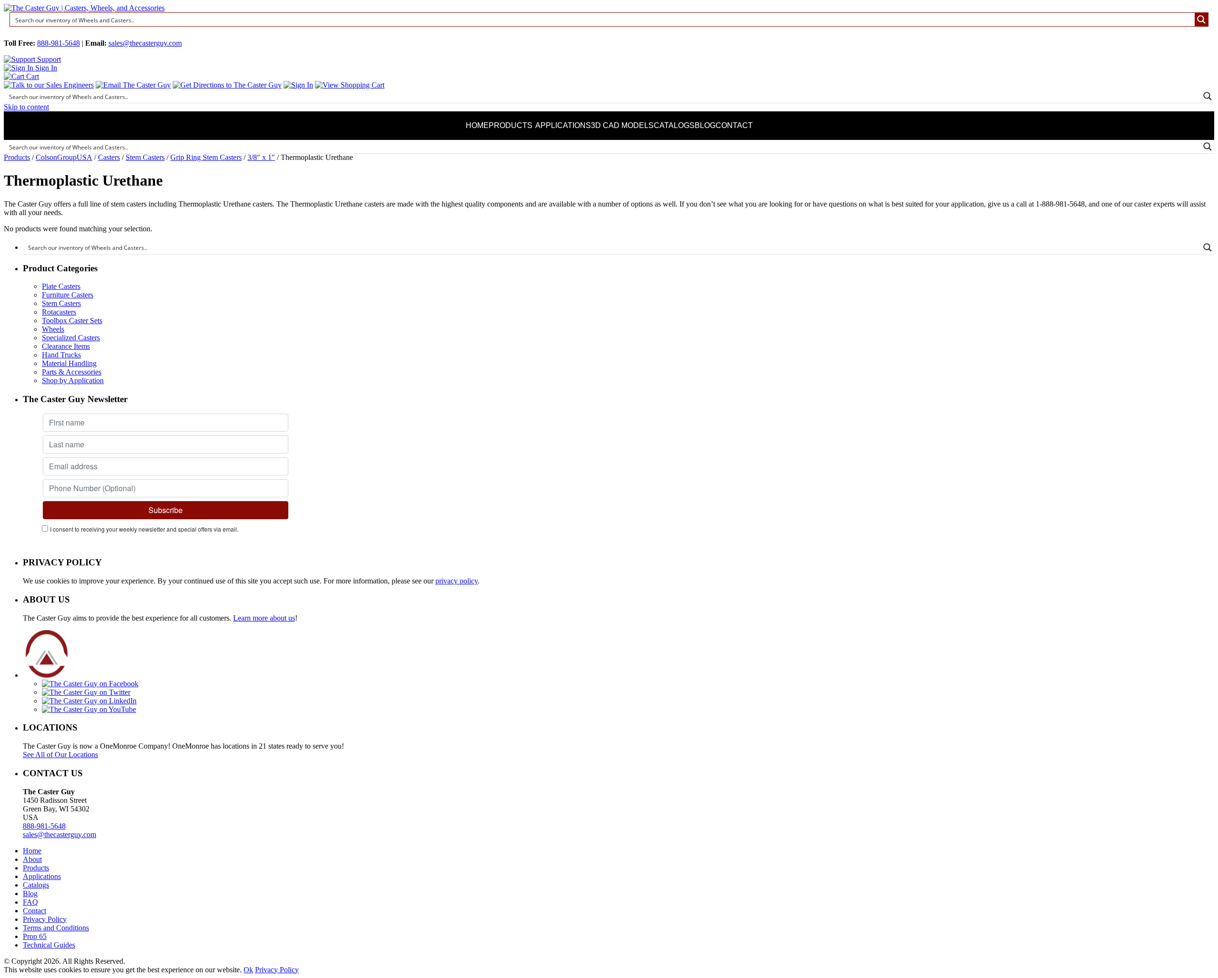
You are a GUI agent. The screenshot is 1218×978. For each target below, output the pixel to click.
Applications (563, 125)
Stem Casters (145, 157)
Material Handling (69, 363)
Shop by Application (73, 380)
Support (48, 59)
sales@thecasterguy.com (145, 43)
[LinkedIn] (89, 701)
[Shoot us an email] (133, 85)
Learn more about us (264, 618)
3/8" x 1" (261, 157)
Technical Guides (49, 945)
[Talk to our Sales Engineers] (49, 85)
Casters (109, 157)
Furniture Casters (67, 295)
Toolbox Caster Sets (72, 320)
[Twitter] (86, 692)
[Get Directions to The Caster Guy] (227, 85)
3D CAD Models (622, 125)
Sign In (45, 68)
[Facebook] (90, 684)
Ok (248, 970)
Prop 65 (35, 936)
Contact (734, 125)
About (32, 859)
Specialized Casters (71, 338)
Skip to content (26, 107)
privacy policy (456, 581)
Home (477, 125)
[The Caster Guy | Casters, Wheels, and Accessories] (84, 8)
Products (510, 125)
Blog (705, 125)
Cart (31, 76)
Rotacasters (59, 312)
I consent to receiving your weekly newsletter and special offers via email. (144, 529)
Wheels (53, 329)
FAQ (30, 902)
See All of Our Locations (60, 755)
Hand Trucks (61, 355)
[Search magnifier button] (1201, 19)
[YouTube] (89, 709)
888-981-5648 (58, 43)
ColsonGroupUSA (64, 157)
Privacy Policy (45, 919)
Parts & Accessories (71, 372)
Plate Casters (61, 286)
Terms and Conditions (56, 928)
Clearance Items (66, 346)
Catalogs (674, 125)
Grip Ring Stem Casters (206, 157)
